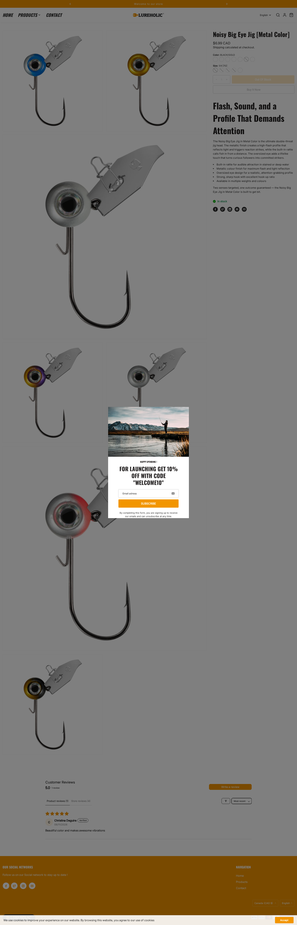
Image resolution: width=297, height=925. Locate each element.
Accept (284, 920)
